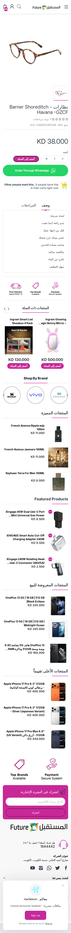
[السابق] (5, 309)
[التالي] (8, 309)
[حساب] (12, 6)
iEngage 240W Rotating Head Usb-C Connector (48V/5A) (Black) (25, 561)
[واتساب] (49, 868)
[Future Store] (46, 10)
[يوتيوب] (32, 868)
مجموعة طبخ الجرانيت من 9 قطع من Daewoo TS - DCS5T (19, 321)
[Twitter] (57, 868)
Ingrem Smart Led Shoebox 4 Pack (54, 321)
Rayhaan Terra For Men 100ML (25, 473)
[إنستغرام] (41, 868)
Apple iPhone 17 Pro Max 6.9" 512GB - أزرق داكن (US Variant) (25, 733)
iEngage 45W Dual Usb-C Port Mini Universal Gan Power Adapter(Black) (25, 513)
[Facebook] (66, 868)
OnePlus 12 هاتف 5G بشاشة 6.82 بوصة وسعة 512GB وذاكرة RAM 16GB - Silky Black (24, 647)
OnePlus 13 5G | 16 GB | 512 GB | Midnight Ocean (24, 623)
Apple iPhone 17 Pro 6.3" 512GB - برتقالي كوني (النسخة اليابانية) (24, 685)
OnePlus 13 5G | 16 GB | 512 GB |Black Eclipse (24, 599)
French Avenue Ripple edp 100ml (27, 427)
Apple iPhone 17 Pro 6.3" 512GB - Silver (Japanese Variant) (24, 709)
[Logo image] (59, 395)
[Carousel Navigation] (6, 309)
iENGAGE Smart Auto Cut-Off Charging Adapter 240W (25, 537)
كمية (65, 152)
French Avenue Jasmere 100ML (24, 449)
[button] (59, 119)
